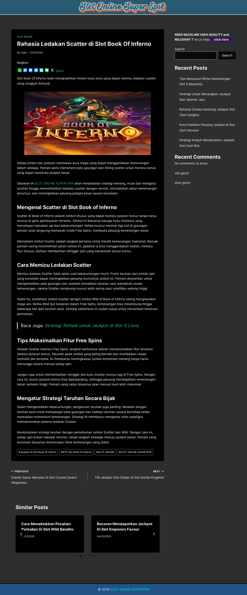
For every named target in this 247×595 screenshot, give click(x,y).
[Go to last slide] (21, 534)
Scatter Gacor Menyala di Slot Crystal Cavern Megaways (44, 477)
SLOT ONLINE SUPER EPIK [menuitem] (54, 183)
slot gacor (182, 173)
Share (59, 71)
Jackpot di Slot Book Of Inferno (37, 452)
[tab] (80, 556)
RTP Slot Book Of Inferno (76, 452)
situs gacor (183, 182)
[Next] (154, 534)
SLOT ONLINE (25, 36)
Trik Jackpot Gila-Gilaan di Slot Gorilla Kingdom (129, 474)
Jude (23, 52)
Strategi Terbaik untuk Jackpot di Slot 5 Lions (92, 325)
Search (180, 49)
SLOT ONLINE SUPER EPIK (135, 452)
